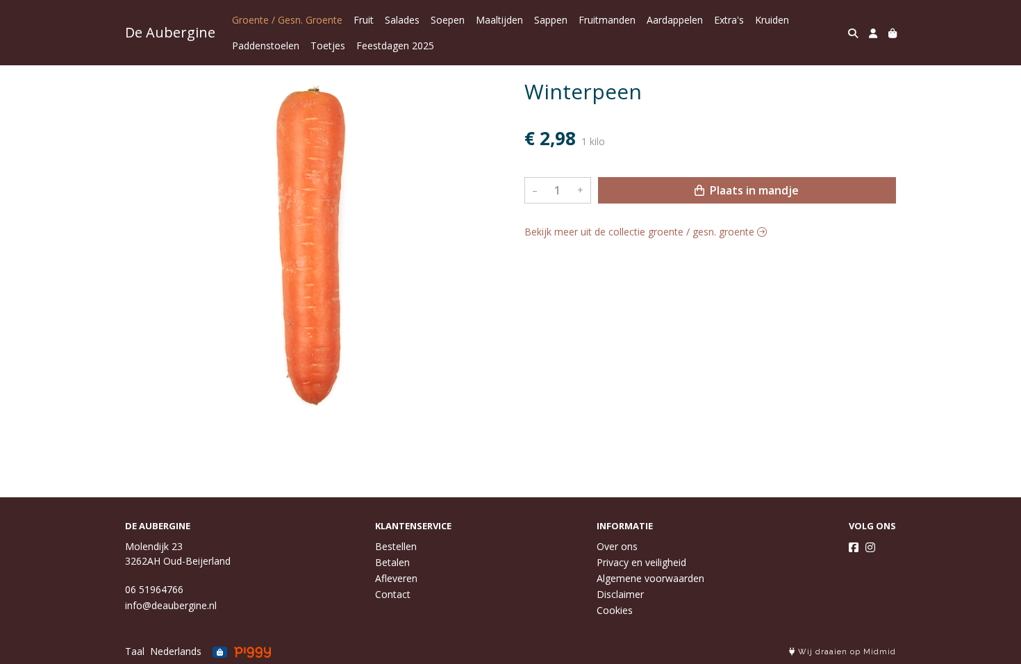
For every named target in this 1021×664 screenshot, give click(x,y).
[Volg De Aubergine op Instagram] (870, 547)
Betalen (392, 562)
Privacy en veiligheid (641, 562)
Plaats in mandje (753, 190)
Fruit (364, 19)
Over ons (617, 546)
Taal (134, 651)
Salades (402, 19)
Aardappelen (675, 19)
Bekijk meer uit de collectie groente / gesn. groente (640, 231)
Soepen (448, 19)
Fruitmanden (607, 19)
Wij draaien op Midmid (845, 651)
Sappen (550, 19)
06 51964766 (154, 589)
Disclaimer (620, 594)
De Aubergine (170, 32)
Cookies (615, 610)
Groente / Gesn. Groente (287, 19)
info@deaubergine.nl (171, 605)
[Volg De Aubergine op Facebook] (853, 547)
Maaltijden (499, 19)
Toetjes (327, 45)
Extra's (729, 19)
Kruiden (772, 19)
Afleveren (396, 578)
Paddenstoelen (265, 45)
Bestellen (396, 546)
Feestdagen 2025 (395, 45)
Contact (392, 594)
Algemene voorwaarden (650, 578)
